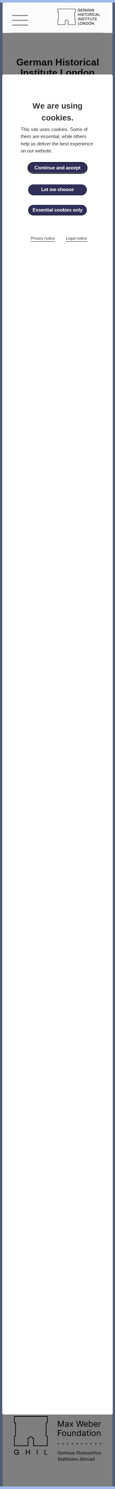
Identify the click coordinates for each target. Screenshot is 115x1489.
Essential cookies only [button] (57, 210)
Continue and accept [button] (57, 167)
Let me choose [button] (57, 189)
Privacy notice (43, 238)
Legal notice (76, 238)
